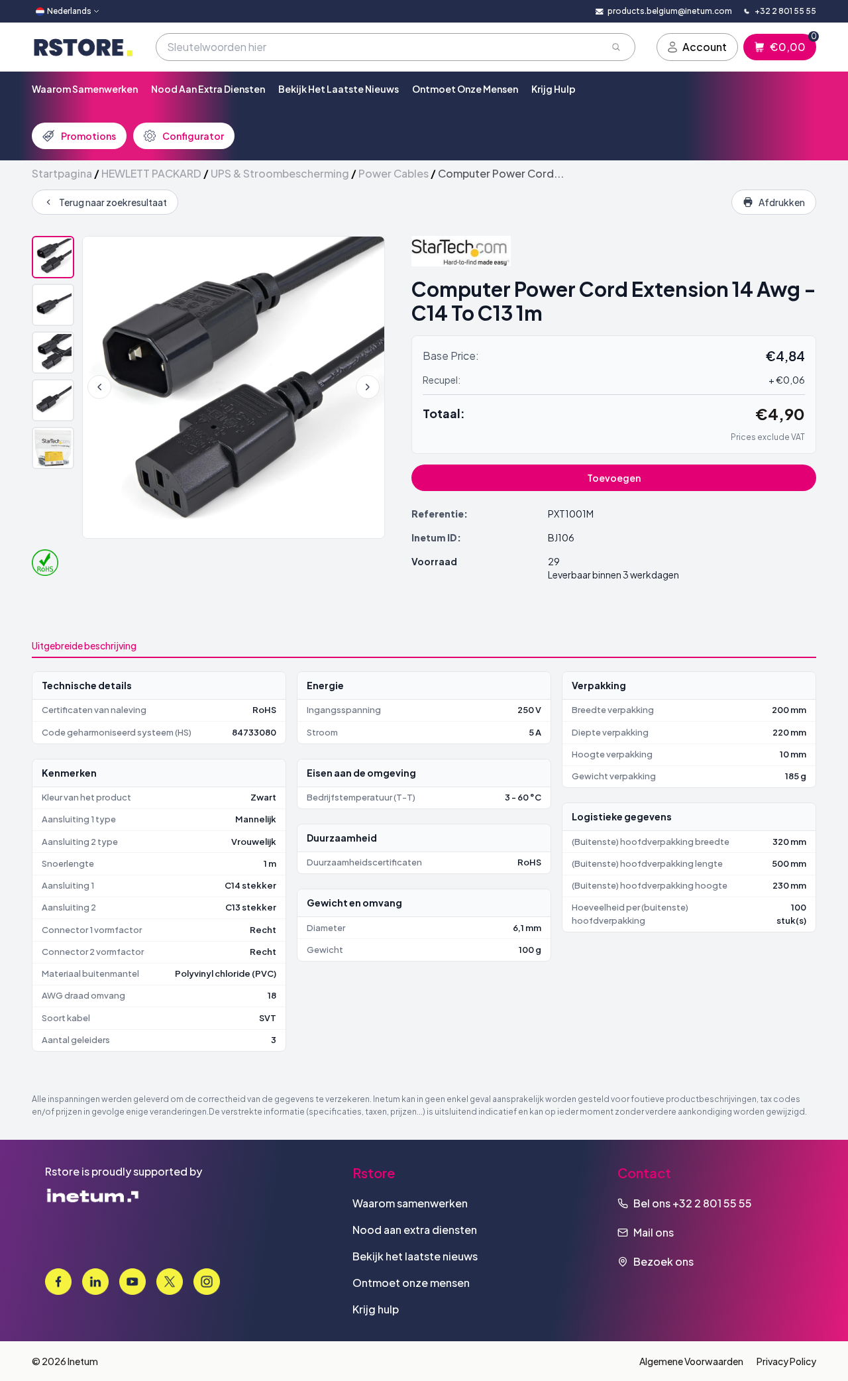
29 (554, 561)
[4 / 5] (53, 400)
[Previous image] (99, 387)
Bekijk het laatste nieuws (338, 89)
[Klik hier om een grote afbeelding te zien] (233, 387)
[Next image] (368, 387)
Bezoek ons (663, 1261)
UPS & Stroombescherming (280, 173)
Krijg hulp (553, 89)
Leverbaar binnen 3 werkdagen (613, 574)
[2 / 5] (53, 305)
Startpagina (62, 173)
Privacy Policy (786, 1361)
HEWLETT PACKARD (151, 173)
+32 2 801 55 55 (712, 1203)
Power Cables (393, 173)
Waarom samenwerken (85, 89)
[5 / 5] (53, 448)
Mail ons (653, 1232)
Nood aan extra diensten (208, 89)
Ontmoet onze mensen (465, 89)
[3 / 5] (53, 352)
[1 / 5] (53, 257)
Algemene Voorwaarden (691, 1361)
